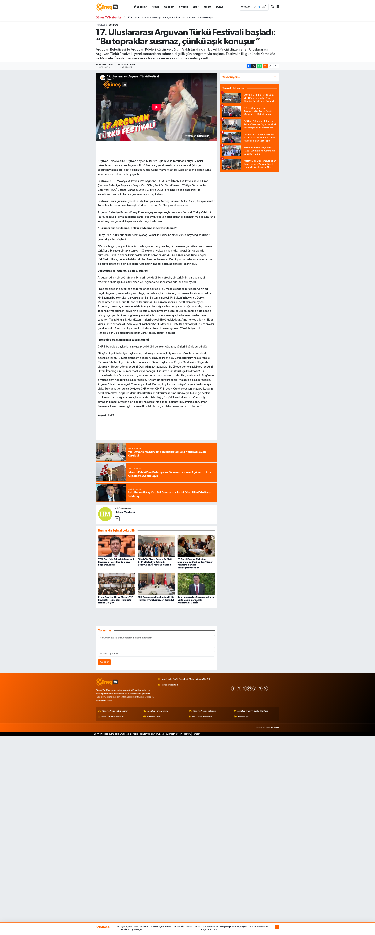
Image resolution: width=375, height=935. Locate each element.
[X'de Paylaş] (253, 66)
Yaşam (207, 7)
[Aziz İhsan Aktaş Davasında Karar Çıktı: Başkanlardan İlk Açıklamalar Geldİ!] (196, 584)
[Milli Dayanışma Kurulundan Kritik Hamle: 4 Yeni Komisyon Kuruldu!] (156, 584)
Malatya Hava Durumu (158, 711)
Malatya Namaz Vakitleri (204, 711)
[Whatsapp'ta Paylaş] (259, 66)
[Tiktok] (254, 688)
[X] (239, 688)
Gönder (104, 662)
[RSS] (265, 688)
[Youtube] (249, 688)
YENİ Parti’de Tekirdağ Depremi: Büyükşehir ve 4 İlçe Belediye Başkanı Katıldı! (116, 562)
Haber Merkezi (125, 512)
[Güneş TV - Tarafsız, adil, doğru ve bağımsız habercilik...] (107, 6)
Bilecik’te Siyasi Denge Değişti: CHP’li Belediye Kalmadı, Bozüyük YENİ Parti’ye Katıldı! (155, 562)
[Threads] (260, 688)
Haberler (100, 25)
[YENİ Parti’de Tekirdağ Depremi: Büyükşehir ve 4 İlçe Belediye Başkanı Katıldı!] (116, 546)
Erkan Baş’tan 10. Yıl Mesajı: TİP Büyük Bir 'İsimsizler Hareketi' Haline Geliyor (115, 600)
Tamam (196, 734)
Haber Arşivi (243, 717)
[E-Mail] (117, 518)
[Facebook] (233, 688)
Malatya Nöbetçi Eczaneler (115, 711)
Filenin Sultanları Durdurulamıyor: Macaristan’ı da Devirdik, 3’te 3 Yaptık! (166, 17)
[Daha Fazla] (265, 66)
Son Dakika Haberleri (202, 717)
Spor (195, 7)
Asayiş (155, 7)
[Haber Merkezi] (105, 514)
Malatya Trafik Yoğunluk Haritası (252, 711)
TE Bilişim (275, 727)
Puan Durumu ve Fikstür (112, 717)
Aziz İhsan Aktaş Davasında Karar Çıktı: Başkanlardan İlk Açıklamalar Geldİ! (196, 600)
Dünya (220, 7)
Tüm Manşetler (154, 717)
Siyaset (183, 7)
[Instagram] (244, 688)
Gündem (169, 7)
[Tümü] (275, 77)
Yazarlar (142, 7)
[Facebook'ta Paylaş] (249, 66)
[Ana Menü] (276, 7)
